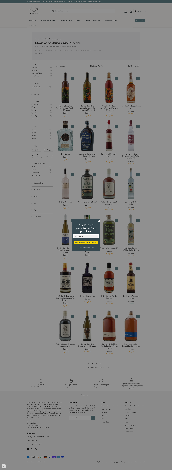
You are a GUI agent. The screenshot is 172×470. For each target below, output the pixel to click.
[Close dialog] (99, 221)
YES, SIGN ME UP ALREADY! (86, 242)
